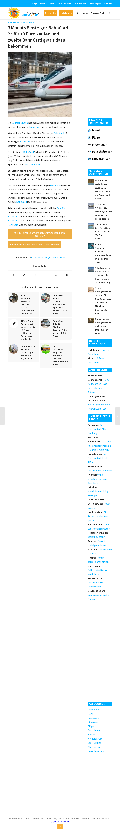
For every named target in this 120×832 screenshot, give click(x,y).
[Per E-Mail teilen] (66, 275)
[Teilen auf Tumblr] (45, 275)
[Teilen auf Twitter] (24, 275)
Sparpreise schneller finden (99, 595)
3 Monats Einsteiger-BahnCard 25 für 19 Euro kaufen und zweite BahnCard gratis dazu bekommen (38, 37)
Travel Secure (99, 503)
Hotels (43, 3)
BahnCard (55, 185)
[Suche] (109, 13)
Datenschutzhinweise (60, 821)
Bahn (52, 3)
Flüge (34, 3)
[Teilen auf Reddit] (56, 275)
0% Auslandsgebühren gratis (98, 516)
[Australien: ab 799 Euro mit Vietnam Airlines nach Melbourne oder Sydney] (2, 416)
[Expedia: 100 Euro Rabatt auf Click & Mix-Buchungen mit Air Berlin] (117, 416)
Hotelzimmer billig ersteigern (98, 491)
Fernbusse (93, 717)
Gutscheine (94, 730)
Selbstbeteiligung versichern (97, 570)
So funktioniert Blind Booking (97, 429)
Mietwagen (95, 3)
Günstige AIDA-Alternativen (96, 582)
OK (60, 826)
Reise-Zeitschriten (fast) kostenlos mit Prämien (99, 384)
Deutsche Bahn (57, 257)
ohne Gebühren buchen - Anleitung (98, 478)
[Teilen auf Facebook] (13, 275)
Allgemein (93, 709)
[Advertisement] (100, 68)
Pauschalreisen (64, 3)
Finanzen (108, 3)
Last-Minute (94, 742)
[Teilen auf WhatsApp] (34, 275)
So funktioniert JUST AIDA (97, 458)
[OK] (116, 823)
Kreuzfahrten (81, 3)
